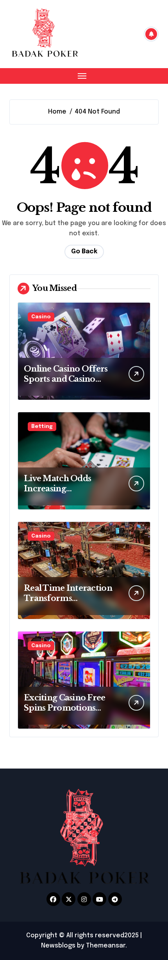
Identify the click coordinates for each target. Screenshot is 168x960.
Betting (42, 426)
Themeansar (105, 945)
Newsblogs (58, 945)
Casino (41, 316)
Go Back (84, 251)
